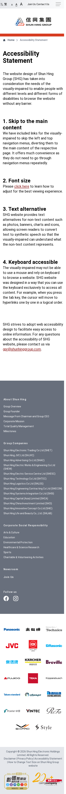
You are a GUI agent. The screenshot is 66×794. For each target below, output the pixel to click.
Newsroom (11, 569)
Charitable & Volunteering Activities (23, 557)
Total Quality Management (19, 426)
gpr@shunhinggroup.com (22, 349)
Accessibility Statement (48, 758)
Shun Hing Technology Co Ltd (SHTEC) (25, 478)
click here (21, 186)
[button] (12, 4)
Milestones (10, 431)
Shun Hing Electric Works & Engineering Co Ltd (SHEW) (29, 467)
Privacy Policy (25, 758)
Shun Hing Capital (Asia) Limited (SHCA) (26, 498)
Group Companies (16, 443)
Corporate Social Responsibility (26, 525)
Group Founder (12, 411)
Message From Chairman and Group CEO (26, 416)
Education (9, 537)
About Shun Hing (15, 399)
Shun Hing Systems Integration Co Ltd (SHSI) (29, 493)
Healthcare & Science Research (21, 547)
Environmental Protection (18, 542)
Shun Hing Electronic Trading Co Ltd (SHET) (28, 450)
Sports (7, 552)
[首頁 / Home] (33, 19)
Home (11, 40)
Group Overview (12, 406)
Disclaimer (10, 758)
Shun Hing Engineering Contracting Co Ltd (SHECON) (33, 488)
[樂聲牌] (33, 629)
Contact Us (42, 4)
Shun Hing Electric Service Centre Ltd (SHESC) (29, 473)
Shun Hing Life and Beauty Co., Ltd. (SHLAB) (28, 513)
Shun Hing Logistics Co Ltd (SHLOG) (23, 483)
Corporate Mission (14, 421)
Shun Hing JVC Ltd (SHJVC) (19, 455)
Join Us (31, 4)
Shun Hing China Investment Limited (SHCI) (28, 503)
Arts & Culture (11, 532)
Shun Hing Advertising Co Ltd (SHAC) (24, 460)
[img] (12, 629)
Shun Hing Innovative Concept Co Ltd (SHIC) (28, 508)
